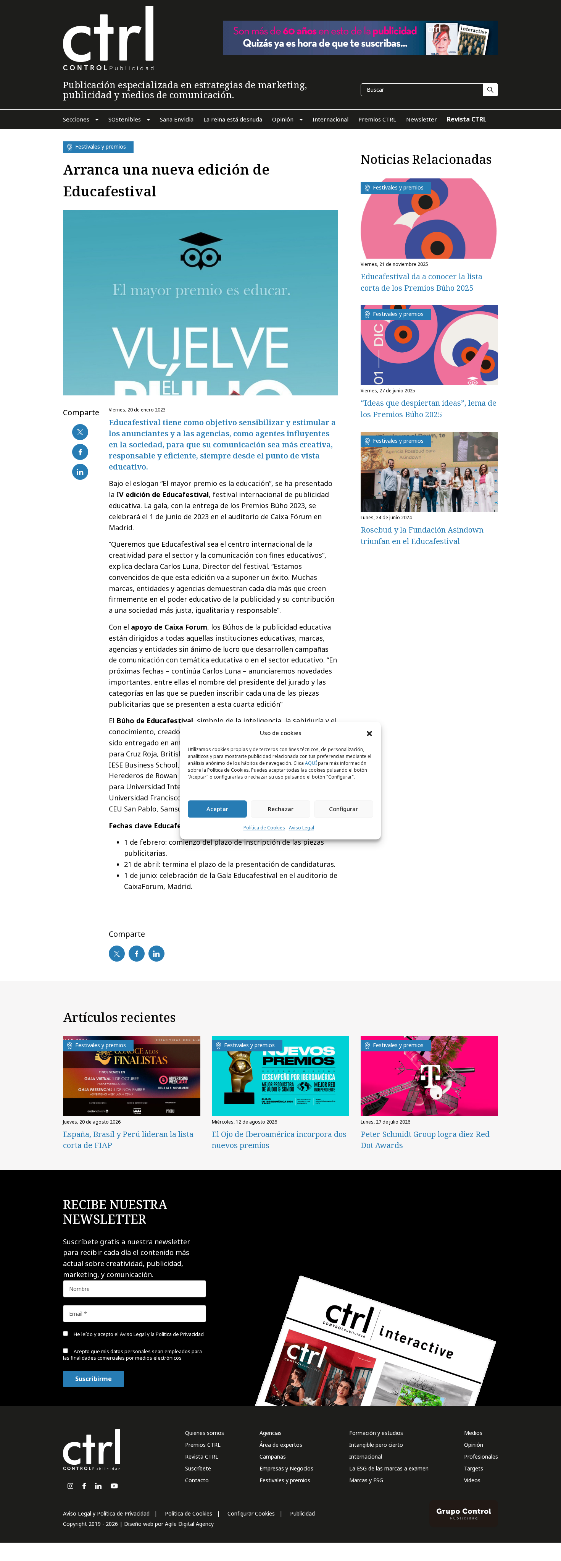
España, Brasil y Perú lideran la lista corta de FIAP (128, 1139)
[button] (369, 733)
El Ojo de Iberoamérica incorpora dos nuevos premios (279, 1139)
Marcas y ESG (366, 1480)
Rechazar (280, 809)
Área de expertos (281, 1444)
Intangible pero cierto (376, 1444)
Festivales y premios (285, 1480)
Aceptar (217, 809)
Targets (473, 1468)
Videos (472, 1480)
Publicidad (302, 1513)
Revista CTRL (201, 1456)
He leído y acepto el (138, 1334)
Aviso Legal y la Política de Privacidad (162, 1334)
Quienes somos (204, 1432)
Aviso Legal (301, 827)
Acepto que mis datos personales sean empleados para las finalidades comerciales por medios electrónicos (132, 1354)
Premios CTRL (203, 1444)
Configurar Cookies (251, 1513)
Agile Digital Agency (189, 1523)
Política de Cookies (264, 827)
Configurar (343, 809)
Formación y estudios (376, 1432)
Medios (473, 1432)
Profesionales (481, 1456)
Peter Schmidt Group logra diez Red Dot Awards (425, 1139)
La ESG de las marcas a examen (389, 1468)
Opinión (473, 1444)
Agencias (271, 1432)
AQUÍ (311, 763)
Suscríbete (198, 1468)
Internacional (365, 1456)
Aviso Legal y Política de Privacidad (106, 1513)
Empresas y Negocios (286, 1468)
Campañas (273, 1456)
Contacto (197, 1480)
